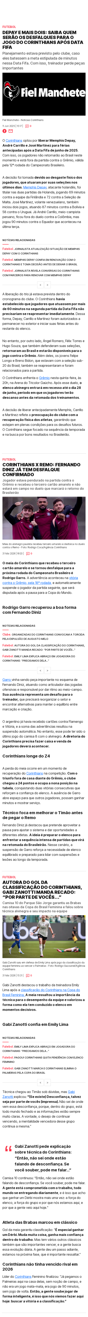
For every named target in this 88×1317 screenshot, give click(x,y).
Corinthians (14, 140)
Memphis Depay (34, 187)
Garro (7, 680)
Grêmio (44, 378)
